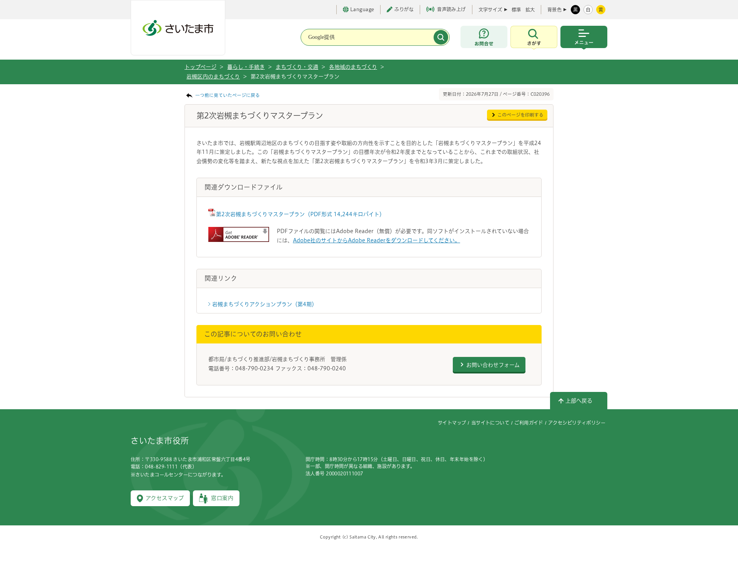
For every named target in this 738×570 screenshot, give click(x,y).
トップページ (200, 67)
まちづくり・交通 (297, 67)
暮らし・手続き (246, 67)
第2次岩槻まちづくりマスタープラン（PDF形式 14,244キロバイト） (300, 214)
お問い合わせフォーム (493, 365)
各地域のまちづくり (353, 67)
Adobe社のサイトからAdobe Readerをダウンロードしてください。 (376, 240)
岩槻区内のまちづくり (213, 76)
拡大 (530, 9)
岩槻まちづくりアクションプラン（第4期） (264, 304)
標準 (516, 9)
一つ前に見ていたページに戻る (227, 95)
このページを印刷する (520, 115)
